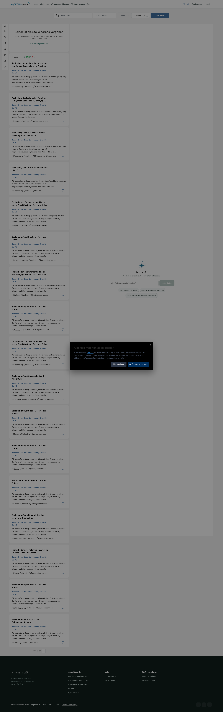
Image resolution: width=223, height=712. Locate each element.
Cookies (90, 353)
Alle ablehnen (118, 364)
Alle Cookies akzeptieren (138, 364)
